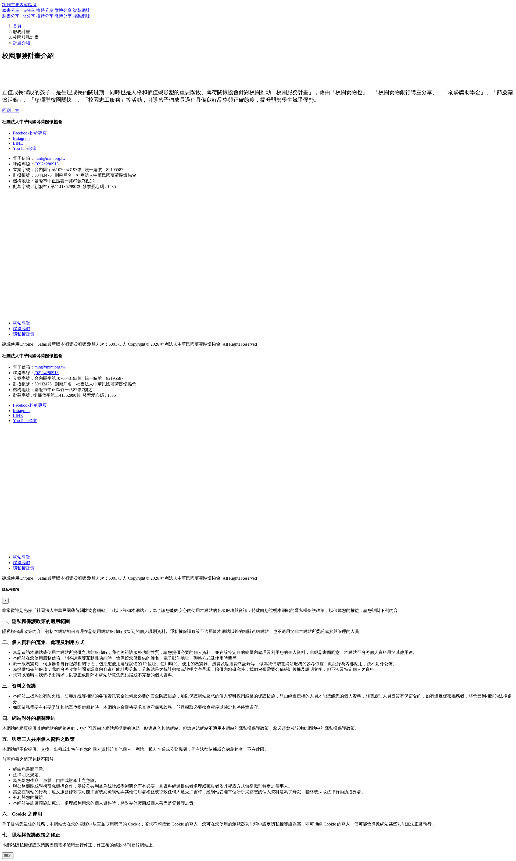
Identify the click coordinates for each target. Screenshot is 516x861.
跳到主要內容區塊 (19, 4)
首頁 (17, 26)
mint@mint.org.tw (50, 158)
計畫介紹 (21, 43)
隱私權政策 (23, 334)
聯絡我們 (21, 328)
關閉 (7, 855)
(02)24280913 (46, 164)
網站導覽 (21, 323)
